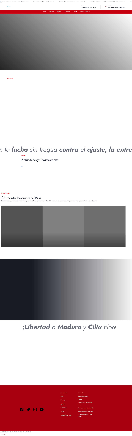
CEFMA (80, 399)
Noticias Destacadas (85, 11)
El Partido (51, 11)
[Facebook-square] (22, 409)
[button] (64, 84)
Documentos (67, 11)
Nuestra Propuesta (83, 396)
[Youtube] (42, 409)
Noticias (25, 365)
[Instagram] (35, 409)
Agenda (59, 11)
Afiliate (75, 11)
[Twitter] (28, 409)
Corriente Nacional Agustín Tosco (85, 404)
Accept (3, 434)
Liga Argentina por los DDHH (85, 408)
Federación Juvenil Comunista (85, 411)
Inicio (44, 11)
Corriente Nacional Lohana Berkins (85, 415)
